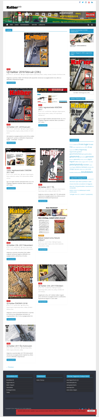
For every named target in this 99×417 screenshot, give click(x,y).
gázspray (71, 159)
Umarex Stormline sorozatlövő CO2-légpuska (81, 184)
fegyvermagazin (29, 74)
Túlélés (8, 392)
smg (81, 169)
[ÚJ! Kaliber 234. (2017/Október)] (52, 265)
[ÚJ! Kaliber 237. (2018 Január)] (20, 89)
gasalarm (79, 151)
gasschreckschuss (76, 154)
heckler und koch (84, 159)
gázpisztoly (75, 156)
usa (86, 169)
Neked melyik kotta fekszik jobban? (49, 239)
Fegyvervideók (24, 24)
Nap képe (34, 24)
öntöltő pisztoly (77, 172)
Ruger (73, 167)
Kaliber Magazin (10, 385)
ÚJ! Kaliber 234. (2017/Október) (50, 286)
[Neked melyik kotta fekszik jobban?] (52, 207)
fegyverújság (36, 74)
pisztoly (79, 164)
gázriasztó (90, 156)
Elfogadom (91, 411)
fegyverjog (83, 150)
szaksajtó (49, 74)
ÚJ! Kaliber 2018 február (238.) (24, 72)
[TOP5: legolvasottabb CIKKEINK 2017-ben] (20, 149)
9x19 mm (83, 147)
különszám (16, 350)
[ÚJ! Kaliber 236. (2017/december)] (20, 207)
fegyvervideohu (41, 113)
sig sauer (77, 169)
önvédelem (87, 172)
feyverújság (9, 131)
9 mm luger (84, 144)
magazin (18, 131)
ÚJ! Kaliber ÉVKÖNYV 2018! (17, 303)
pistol (72, 164)
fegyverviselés (73, 151)
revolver (86, 165)
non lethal (91, 161)
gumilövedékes (88, 154)
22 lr (86, 147)
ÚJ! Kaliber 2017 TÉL (46, 187)
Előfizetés (42, 24)
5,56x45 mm (75, 144)
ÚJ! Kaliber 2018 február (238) (58, 74)
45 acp (90, 147)
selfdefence (78, 167)
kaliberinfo (12, 176)
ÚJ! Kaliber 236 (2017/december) (25, 249)
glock (83, 154)
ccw (76, 149)
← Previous (10, 367)
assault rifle (72, 149)
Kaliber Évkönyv (40, 380)
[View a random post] (92, 24)
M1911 (87, 161)
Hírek (11, 24)
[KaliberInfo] (7, 24)
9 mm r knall (75, 147)
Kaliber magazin (48, 244)
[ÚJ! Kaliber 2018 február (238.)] (36, 33)
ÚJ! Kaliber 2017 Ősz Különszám (19, 346)
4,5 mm (71, 144)
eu (78, 149)
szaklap (45, 74)
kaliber (41, 74)
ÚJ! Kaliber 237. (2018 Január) (18, 127)
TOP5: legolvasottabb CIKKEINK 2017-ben (19, 171)
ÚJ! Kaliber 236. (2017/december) (20, 245)
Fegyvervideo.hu (10, 382)
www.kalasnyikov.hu (72, 382)
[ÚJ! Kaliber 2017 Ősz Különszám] (20, 325)
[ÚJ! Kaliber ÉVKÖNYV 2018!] (20, 265)
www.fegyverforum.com (73, 380)
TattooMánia (9, 387)
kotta (53, 244)
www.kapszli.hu (70, 387)
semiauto (84, 167)
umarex (83, 169)
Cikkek (16, 24)
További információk (81, 410)
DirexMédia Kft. (10, 380)
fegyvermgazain (61, 111)
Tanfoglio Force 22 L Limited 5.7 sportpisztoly (81, 194)
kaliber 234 (50, 289)
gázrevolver (82, 157)
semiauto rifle (90, 167)
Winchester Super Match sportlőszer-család (80, 181)
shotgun (72, 169)
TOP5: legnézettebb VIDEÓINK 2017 (50, 108)
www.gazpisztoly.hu (71, 385)
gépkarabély (77, 159)
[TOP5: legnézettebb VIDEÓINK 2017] (52, 89)
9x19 (79, 147)
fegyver (24, 74)
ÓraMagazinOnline (11, 390)
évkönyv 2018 (25, 305)
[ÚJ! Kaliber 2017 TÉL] (52, 149)
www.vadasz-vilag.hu (72, 390)
